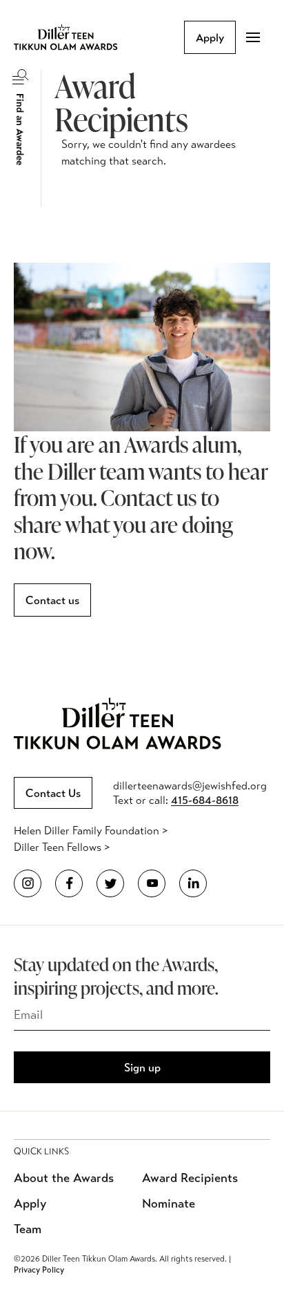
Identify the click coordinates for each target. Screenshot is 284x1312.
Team (27, 1229)
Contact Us (53, 793)
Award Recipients (190, 1178)
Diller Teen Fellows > (62, 847)
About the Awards (64, 1178)
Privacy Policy (39, 1270)
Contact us (52, 600)
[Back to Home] (76, 37)
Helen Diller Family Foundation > (91, 830)
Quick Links (41, 1151)
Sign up (142, 1067)
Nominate (168, 1203)
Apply (210, 37)
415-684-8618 (205, 800)
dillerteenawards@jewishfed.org (190, 785)
